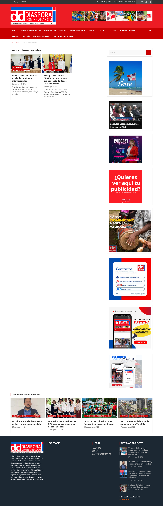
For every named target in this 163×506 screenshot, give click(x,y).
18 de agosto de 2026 (91, 427)
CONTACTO (111, 2)
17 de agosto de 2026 (127, 427)
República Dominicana (21, 70)
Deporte (16, 36)
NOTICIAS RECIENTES (132, 443)
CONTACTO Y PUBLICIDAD (63, 36)
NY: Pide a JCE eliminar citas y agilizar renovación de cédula (27, 422)
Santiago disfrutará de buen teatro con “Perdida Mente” (139, 486)
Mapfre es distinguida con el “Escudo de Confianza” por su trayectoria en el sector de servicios (139, 474)
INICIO (14, 31)
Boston (87, 416)
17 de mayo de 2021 (51, 87)
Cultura (112, 31)
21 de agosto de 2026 (19, 427)
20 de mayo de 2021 (19, 84)
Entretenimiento (77, 31)
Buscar (148, 52)
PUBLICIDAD (101, 2)
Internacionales (127, 31)
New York (16, 416)
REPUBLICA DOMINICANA (31, 31)
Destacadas (17, 67)
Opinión (26, 36)
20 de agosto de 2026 (55, 430)
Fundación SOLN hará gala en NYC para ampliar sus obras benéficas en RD (62, 424)
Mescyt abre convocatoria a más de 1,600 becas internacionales (24, 78)
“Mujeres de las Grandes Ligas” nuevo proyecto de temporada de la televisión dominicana (138, 451)
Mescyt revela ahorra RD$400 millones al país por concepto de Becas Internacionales (55, 79)
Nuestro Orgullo (41, 36)
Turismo (101, 31)
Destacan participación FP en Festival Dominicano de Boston (99, 422)
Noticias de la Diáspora (31, 416)
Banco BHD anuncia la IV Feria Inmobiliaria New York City (134, 422)
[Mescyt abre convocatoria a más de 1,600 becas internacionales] (25, 63)
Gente (91, 31)
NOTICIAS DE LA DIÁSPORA (55, 31)
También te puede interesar (26, 394)
